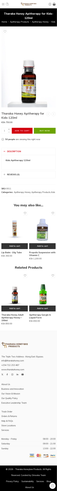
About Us (5, 384)
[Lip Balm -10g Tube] (14, 229)
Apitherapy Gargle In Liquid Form (40, 316)
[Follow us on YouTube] (22, 374)
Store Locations (8, 425)
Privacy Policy (12, 481)
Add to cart (22, 131)
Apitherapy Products (19, 21)
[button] (14, 246)
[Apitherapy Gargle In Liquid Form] (42, 292)
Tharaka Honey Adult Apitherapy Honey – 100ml (12, 318)
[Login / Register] (50, 4)
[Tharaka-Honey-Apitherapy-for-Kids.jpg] (28, 67)
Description (14, 151)
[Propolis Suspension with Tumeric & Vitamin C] (54, 114)
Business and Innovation (12, 389)
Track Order (6, 411)
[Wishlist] (5, 31)
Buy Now (45, 131)
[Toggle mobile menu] (3, 4)
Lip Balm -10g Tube (11, 252)
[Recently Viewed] (52, 486)
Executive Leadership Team (14, 402)
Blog (49, 481)
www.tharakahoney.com (12, 369)
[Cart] (54, 4)
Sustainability (27, 481)
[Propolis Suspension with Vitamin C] (48, 114)
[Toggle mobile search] (7, 4)
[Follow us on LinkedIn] (17, 374)
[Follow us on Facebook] (7, 374)
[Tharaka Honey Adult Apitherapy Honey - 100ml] (14, 292)
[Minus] (8, 132)
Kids (53, 21)
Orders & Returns (9, 416)
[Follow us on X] (2, 374)
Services (5, 430)
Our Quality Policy (9, 398)
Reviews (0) (13, 174)
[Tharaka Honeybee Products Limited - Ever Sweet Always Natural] (28, 4)
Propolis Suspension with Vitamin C (42, 254)
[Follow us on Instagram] (12, 374)
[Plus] (8, 129)
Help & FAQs (7, 421)
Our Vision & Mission (10, 393)
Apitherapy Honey (40, 21)
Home (4, 21)
